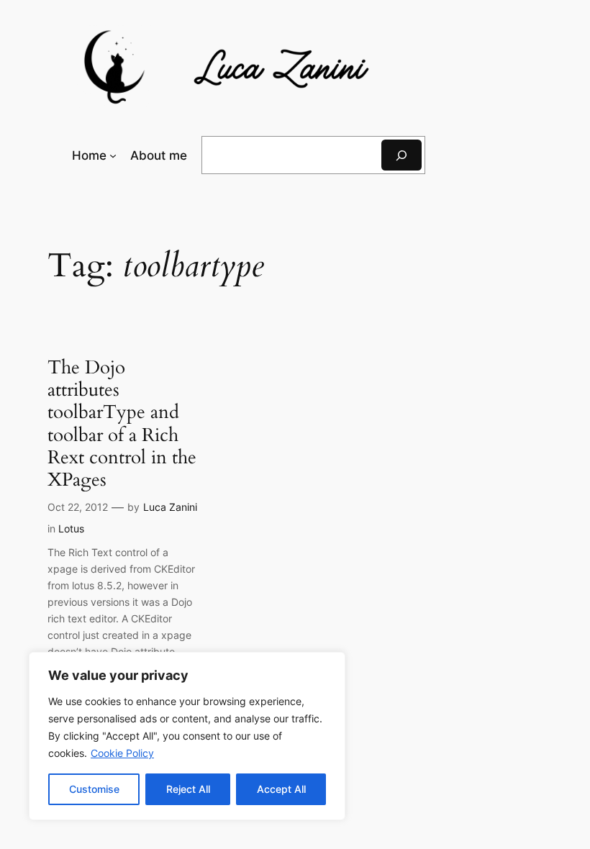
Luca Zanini (170, 507)
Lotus (71, 528)
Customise (94, 789)
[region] (187, 736)
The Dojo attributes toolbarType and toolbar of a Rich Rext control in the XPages (121, 423)
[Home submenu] (113, 155)
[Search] (401, 155)
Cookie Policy (122, 753)
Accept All (281, 789)
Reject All (188, 789)
